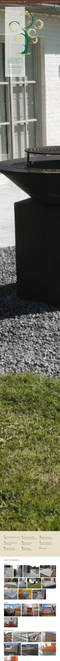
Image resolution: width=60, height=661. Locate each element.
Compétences (13, 1)
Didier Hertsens (6, 1)
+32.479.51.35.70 (47, 1)
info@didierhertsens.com (55, 1)
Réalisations (20, 1)
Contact (26, 1)
